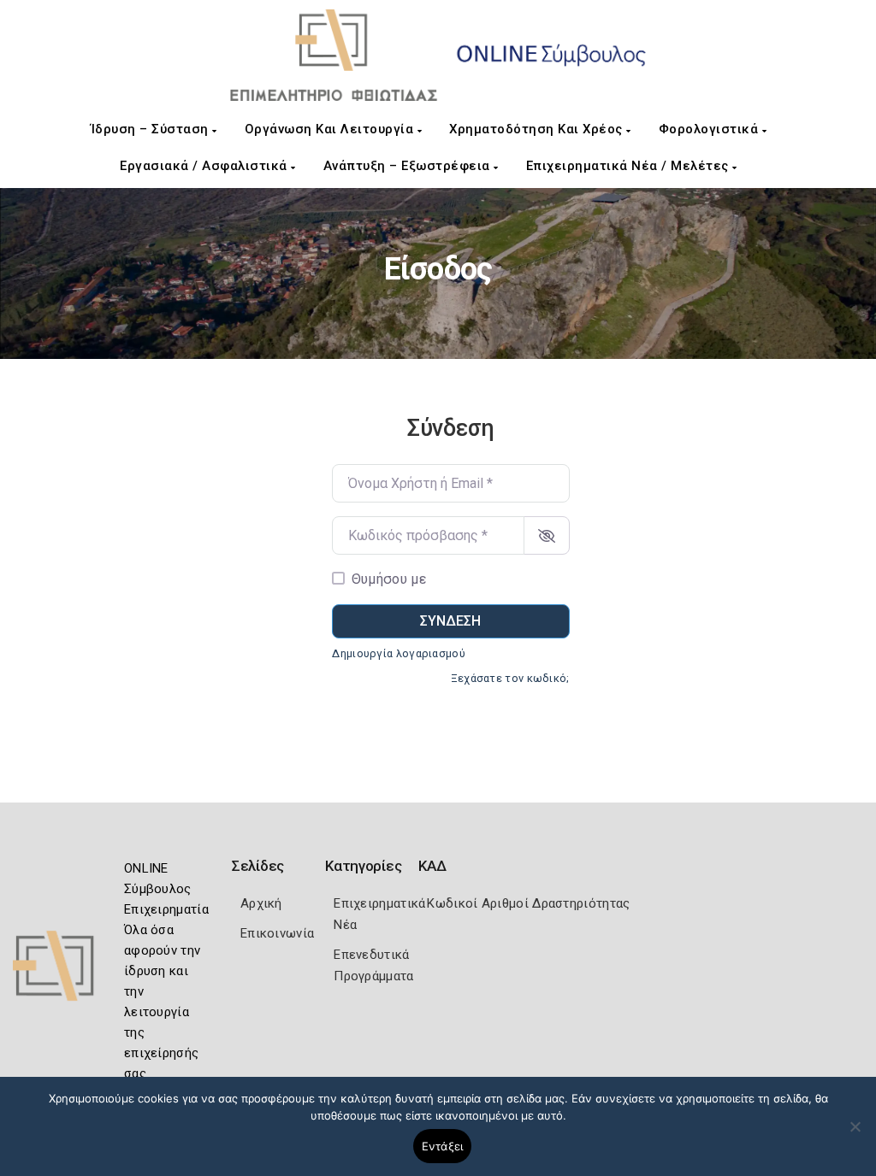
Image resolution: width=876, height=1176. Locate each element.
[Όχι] (854, 1135)
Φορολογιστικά (710, 129)
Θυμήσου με (389, 579)
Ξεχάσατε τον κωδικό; (510, 678)
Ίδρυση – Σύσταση (152, 129)
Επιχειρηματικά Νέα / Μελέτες (629, 165)
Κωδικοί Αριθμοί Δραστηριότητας (528, 903)
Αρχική (261, 903)
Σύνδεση (450, 621)
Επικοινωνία (277, 933)
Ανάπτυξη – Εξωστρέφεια (408, 165)
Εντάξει (443, 1146)
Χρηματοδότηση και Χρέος (537, 129)
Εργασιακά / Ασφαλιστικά (205, 165)
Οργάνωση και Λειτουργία (331, 129)
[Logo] (64, 971)
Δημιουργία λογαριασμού (398, 653)
